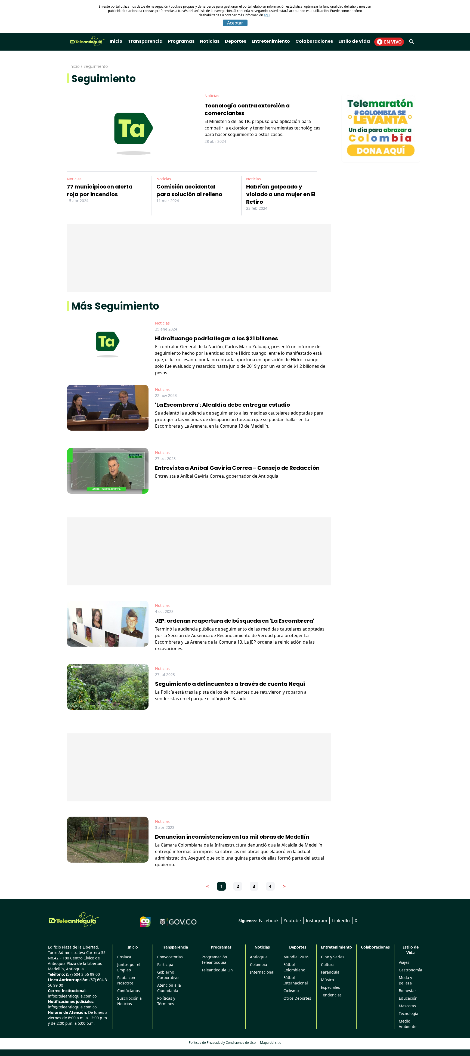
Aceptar (235, 23)
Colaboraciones (314, 41)
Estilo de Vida (354, 41)
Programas (181, 41)
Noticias (209, 41)
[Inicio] (74, 919)
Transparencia (145, 41)
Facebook (269, 921)
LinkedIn (341, 921)
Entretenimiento (271, 41)
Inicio (116, 41)
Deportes (235, 41)
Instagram (316, 921)
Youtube (292, 921)
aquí (267, 15)
